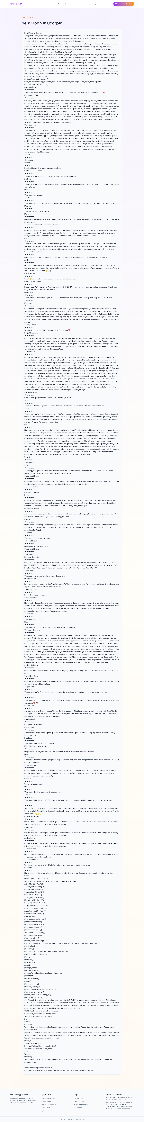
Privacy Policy (79, 1098)
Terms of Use (79, 1101)
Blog (83, 4)
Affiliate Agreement (81, 1105)
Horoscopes (45, 4)
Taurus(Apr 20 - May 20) (34, 886)
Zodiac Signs (57, 4)
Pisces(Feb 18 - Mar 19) (34, 913)
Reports (76, 4)
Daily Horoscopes (48, 1098)
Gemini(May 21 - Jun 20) (34, 889)
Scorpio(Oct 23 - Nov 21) (35, 903)
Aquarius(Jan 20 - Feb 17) (35, 911)
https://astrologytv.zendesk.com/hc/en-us (43, 973)
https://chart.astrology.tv (36, 84)
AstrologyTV (16, 3)
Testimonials (78, 1108)
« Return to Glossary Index (35, 76)
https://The (30, 951)
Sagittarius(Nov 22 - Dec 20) (36, 905)
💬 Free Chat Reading (123, 4)
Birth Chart (46, 1108)
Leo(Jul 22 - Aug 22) (33, 895)
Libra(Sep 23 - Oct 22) (34, 900)
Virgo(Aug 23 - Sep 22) (34, 897)
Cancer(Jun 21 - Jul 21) (34, 892)
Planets (67, 4)
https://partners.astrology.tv (37, 994)
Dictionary (92, 4)
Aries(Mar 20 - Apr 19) (33, 884)
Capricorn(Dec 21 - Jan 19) (35, 908)
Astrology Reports (49, 1105)
